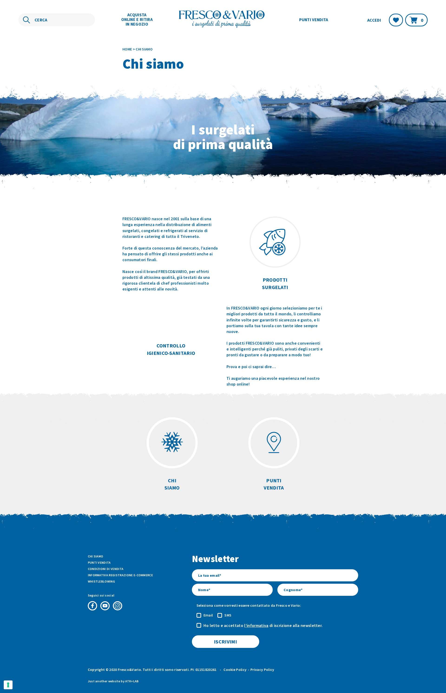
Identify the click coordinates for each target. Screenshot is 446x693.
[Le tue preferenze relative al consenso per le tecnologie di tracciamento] (8, 684)
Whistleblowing (101, 581)
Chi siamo (95, 556)
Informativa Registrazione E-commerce (120, 575)
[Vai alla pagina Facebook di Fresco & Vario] (92, 605)
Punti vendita (313, 19)
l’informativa (256, 625)
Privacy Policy (262, 669)
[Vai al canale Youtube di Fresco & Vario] (105, 605)
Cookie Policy (234, 669)
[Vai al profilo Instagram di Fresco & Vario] (117, 605)
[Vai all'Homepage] (223, 19)
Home (127, 49)
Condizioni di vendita (106, 569)
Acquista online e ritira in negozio (137, 19)
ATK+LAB (131, 681)
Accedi (374, 20)
